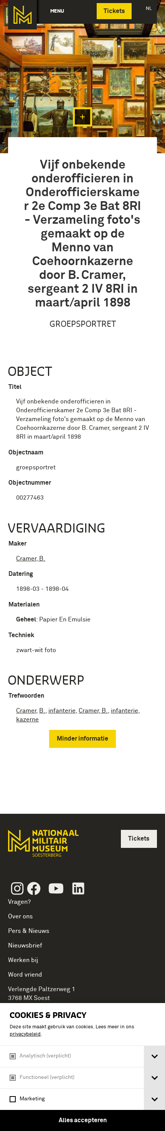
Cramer (26, 711)
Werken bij (23, 960)
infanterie (62, 711)
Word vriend (25, 975)
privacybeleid (25, 1034)
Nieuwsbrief (25, 945)
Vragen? (19, 902)
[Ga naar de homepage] (22, 15)
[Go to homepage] (42, 846)
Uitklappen (82, 116)
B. (42, 711)
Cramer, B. (30, 559)
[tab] (154, 1056)
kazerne (27, 719)
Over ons (20, 916)
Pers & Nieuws (28, 931)
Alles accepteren (83, 1120)
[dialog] (82, 1067)
